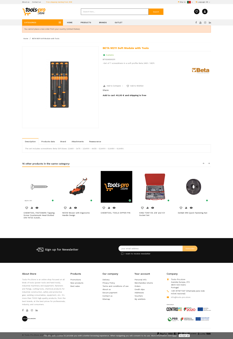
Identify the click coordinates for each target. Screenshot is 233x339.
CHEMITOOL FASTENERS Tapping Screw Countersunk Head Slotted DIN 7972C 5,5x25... (39, 215)
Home (70, 22)
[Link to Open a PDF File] (189, 305)
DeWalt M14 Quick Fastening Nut (192, 213)
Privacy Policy (108, 283)
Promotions (75, 280)
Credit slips (140, 289)
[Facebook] (196, 22)
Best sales (75, 286)
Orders (138, 286)
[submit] (156, 12)
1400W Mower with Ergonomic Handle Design (76, 214)
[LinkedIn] (210, 22)
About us (25, 2)
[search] (114, 12)
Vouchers (139, 296)
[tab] (30, 141)
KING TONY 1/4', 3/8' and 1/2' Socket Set (152, 214)
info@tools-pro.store (180, 297)
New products (76, 283)
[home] (33, 11)
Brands (103, 22)
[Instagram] (205, 22)
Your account (142, 273)
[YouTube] (200, 22)
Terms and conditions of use (115, 286)
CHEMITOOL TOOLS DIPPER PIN (115, 213)
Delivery (105, 280)
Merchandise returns (144, 283)
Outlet (118, 22)
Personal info (141, 280)
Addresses (139, 293)
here (174, 336)
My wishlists (140, 299)
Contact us (36, 2)
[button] (226, 330)
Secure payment (109, 293)
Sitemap (106, 299)
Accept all (184, 336)
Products (86, 22)
